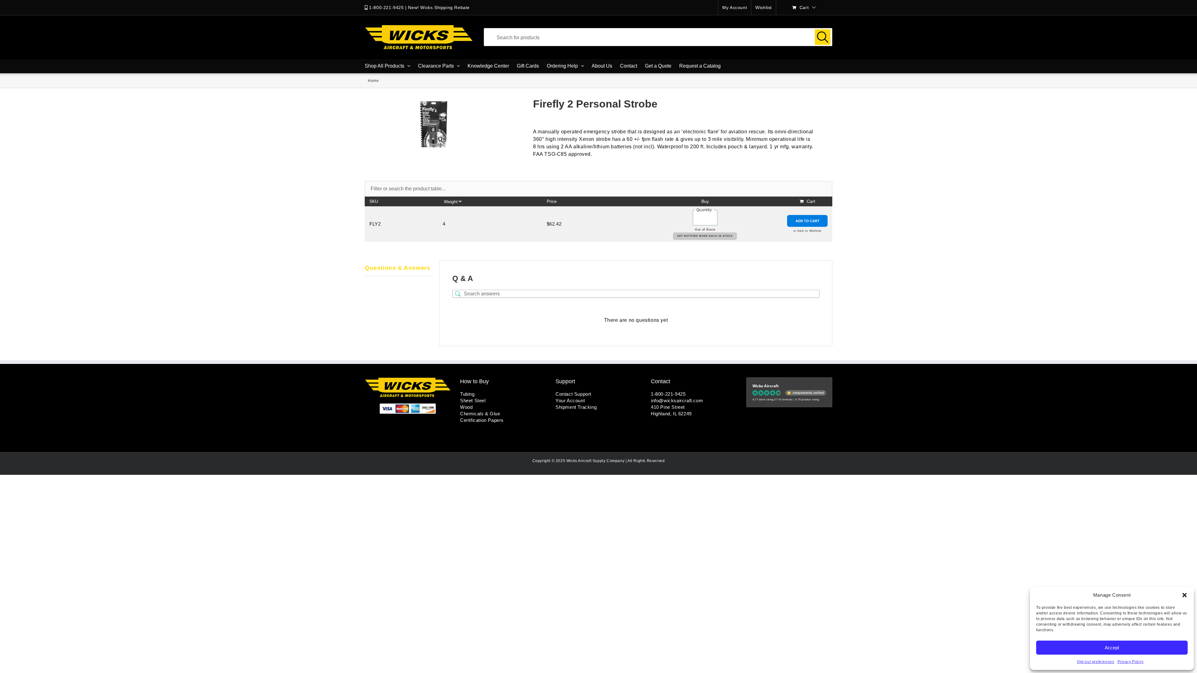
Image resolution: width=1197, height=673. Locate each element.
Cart (811, 201)
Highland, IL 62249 (671, 413)
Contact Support (573, 394)
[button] (1184, 595)
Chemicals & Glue (480, 413)
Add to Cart (808, 221)
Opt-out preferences (1095, 662)
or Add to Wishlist (807, 230)
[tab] (399, 268)
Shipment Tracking (576, 407)
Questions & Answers (397, 268)
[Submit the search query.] (822, 37)
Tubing (467, 394)
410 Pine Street (668, 407)
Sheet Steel (473, 400)
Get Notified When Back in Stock (705, 236)
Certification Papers (482, 420)
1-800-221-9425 (386, 7)
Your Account (570, 400)
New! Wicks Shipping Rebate (439, 7)
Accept (1112, 647)
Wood (466, 407)
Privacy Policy (1131, 662)
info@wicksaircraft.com (677, 400)
